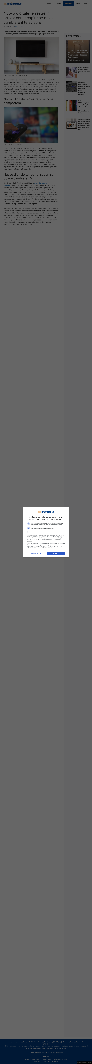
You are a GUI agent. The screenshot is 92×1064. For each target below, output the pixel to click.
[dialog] (46, 532)
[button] (46, 532)
